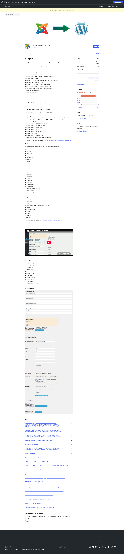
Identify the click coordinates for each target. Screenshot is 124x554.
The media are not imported (31, 444)
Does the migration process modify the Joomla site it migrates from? (41, 470)
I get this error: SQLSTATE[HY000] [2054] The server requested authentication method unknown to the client (38, 482)
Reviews (34, 53)
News (6, 537)
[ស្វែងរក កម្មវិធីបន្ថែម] (19, 14)
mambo (97, 77)
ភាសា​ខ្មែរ (19, 547)
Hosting (6, 539)
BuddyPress (100, 541)
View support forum (81, 118)
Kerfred (35, 47)
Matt (98, 537)
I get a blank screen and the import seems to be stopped (38, 440)
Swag (76, 541)
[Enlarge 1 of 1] (71, 292)
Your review (80, 107)
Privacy (6, 541)
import (90, 77)
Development (50, 53)
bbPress (99, 539)
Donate (76, 539)
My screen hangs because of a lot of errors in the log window (39, 507)
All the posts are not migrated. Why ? (33, 457)
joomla (93, 77)
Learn (52, 535)
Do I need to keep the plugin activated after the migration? (39, 495)
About (6, 535)
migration (97, 80)
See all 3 (97, 74)
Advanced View (80, 84)
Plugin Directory (8, 6)
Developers (53, 539)
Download (96, 46)
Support (97, 53)
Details (27, 53)
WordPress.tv (54, 541)
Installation (41, 53)
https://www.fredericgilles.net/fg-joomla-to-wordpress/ (58, 140)
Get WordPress (117, 2)
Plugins (29, 539)
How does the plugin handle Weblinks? (34, 503)
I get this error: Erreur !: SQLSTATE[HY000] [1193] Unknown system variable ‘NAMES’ (45, 474)
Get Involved (77, 535)
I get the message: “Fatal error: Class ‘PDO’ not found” (38, 461)
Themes (30, 537)
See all (97, 107)
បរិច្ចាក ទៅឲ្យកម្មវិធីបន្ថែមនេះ (82, 131)
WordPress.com (101, 535)
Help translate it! (71, 10)
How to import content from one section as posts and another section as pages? (44, 491)
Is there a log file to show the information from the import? (39, 499)
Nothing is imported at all (30, 453)
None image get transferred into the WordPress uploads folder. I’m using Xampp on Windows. (47, 487)
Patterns (30, 541)
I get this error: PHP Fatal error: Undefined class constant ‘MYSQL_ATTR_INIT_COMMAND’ (46, 465)
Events (75, 537)
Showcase (30, 535)
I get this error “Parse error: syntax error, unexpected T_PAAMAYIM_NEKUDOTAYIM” (45, 478)
